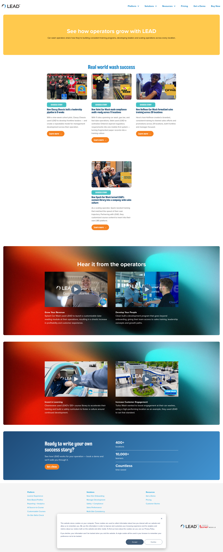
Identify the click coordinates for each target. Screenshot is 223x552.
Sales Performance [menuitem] (94, 507)
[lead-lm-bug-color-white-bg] (16, 6)
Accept (134, 542)
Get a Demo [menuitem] (199, 6)
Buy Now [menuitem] (215, 6)
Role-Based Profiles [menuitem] (35, 499)
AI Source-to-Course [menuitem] (35, 507)
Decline (153, 542)
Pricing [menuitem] (184, 6)
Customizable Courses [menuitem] (36, 511)
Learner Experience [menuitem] (35, 496)
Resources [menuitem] (167, 6)
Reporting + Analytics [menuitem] (35, 503)
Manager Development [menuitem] (96, 499)
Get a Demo (52, 466)
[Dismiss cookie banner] (161, 518)
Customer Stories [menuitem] (153, 503)
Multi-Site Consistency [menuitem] (96, 511)
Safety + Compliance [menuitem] (95, 503)
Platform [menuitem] (132, 6)
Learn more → (55, 133)
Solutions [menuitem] (149, 6)
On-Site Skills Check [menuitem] (35, 515)
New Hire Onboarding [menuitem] (95, 496)
